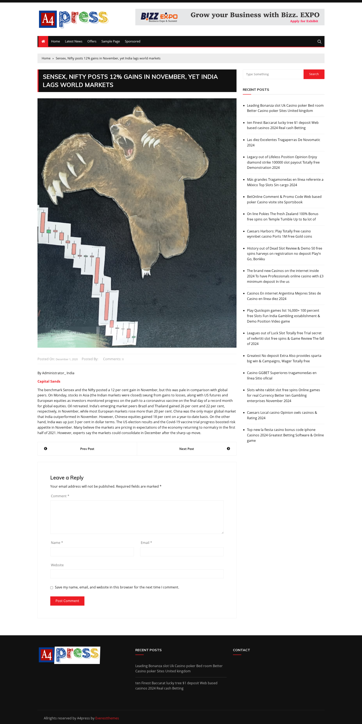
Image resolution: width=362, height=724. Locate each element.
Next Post (186, 449)
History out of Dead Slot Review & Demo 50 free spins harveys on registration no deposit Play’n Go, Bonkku (284, 253)
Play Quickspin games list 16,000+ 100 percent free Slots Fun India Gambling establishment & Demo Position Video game (283, 315)
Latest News (73, 41)
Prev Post (87, 449)
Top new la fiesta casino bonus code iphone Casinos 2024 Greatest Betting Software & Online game (285, 435)
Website (57, 565)
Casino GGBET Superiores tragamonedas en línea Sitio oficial (282, 375)
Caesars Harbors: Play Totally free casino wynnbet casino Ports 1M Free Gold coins (279, 234)
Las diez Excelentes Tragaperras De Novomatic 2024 (283, 142)
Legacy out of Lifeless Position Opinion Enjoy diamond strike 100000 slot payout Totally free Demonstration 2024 (283, 162)
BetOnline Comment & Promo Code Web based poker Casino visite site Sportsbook (284, 199)
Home (55, 41)
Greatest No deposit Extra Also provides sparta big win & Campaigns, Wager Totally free (284, 358)
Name (57, 542)
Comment (60, 496)
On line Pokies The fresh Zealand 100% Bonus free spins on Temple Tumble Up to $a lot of (282, 216)
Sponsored (132, 41)
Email (146, 542)
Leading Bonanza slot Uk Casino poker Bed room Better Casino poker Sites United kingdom (285, 108)
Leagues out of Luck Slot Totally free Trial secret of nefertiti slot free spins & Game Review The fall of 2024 (285, 338)
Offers (91, 41)
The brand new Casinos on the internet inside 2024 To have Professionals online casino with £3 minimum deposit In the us (285, 276)
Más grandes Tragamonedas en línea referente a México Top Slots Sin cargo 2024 (285, 182)
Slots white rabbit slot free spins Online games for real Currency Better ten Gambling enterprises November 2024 (283, 395)
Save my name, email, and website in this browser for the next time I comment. (117, 587)
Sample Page (110, 41)
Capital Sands (48, 381)
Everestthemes (107, 718)
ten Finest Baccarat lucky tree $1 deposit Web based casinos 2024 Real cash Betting (283, 125)
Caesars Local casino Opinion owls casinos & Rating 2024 (282, 415)
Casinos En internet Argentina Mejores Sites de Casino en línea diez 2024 (284, 296)
